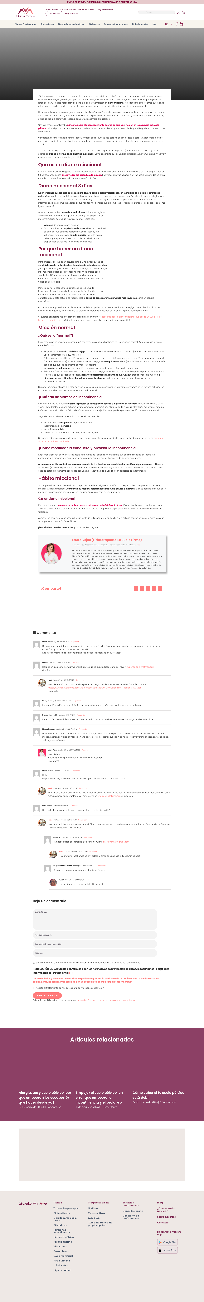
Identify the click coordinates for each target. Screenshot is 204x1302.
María (50, 788)
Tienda (57, 1203)
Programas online (98, 1203)
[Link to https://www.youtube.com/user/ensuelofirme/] (171, 24)
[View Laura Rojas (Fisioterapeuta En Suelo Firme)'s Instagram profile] (67, 556)
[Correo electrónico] (160, 588)
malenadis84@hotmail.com (140, 667)
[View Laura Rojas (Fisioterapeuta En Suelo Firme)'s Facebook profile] (67, 544)
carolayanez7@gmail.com (116, 841)
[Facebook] (136, 588)
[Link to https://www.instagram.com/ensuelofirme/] (166, 24)
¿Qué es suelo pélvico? (166, 1210)
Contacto (163, 1223)
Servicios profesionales (131, 1204)
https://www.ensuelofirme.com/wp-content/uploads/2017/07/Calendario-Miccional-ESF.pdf (94, 687)
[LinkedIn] (148, 588)
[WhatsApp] (154, 588)
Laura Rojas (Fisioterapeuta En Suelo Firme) (107, 540)
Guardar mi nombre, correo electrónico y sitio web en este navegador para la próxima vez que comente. (88, 962)
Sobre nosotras (166, 1217)
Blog (160, 1203)
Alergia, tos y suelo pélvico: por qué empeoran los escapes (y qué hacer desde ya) (45, 1097)
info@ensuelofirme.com (109, 796)
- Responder (74, 642)
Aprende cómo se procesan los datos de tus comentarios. (106, 1000)
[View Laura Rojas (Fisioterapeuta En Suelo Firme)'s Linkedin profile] (67, 563)
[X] (142, 588)
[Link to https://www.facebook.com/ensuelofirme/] (176, 24)
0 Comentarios (52, 1107)
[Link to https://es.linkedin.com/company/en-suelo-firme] (181, 24)
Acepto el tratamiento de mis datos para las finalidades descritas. (70, 988)
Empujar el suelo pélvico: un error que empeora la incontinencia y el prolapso (99, 1097)
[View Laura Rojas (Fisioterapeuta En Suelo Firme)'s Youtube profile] (67, 550)
